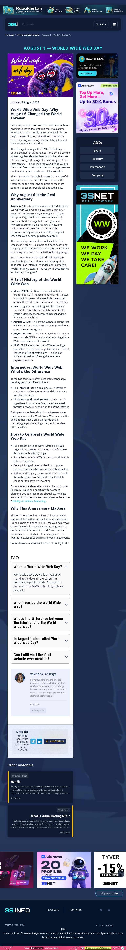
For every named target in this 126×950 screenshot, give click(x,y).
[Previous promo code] (5, 874)
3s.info (73, 933)
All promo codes (109, 893)
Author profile (38, 710)
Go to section (87, 73)
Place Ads (53, 909)
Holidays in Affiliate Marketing (29, 501)
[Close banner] (122, 948)
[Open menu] (114, 24)
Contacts (75, 909)
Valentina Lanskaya (43, 674)
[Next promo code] (121, 874)
